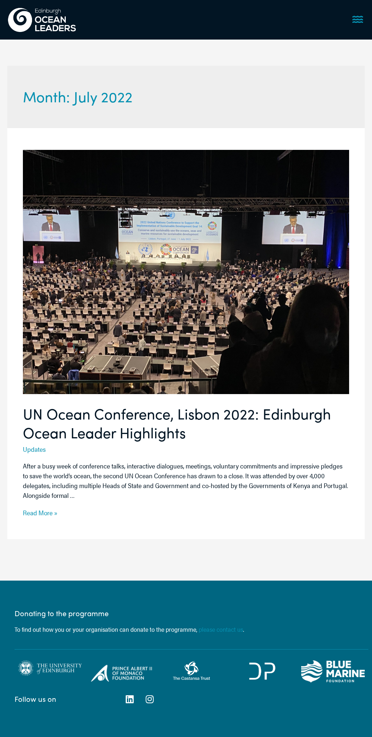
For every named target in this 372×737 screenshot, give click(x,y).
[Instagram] (150, 699)
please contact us (220, 629)
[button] (358, 19)
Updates (34, 449)
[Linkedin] (130, 699)
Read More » (40, 512)
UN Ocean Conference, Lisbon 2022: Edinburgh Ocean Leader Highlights (177, 423)
